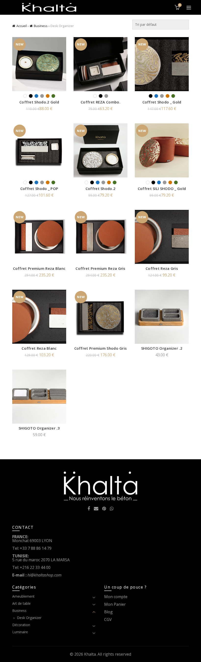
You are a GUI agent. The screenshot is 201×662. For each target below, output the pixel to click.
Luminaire (20, 632)
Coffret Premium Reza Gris (100, 268)
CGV (108, 619)
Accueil (21, 26)
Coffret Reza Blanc (39, 348)
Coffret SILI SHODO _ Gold (162, 188)
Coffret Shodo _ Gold (161, 102)
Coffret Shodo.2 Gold (39, 102)
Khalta (90, 654)
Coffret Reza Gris (162, 268)
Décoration (21, 624)
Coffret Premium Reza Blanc (39, 268)
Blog (108, 612)
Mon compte (115, 596)
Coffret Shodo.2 (101, 188)
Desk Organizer (29, 617)
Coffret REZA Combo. (100, 102)
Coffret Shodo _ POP (39, 188)
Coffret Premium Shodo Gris (100, 348)
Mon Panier (115, 604)
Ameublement (23, 596)
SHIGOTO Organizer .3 (39, 428)
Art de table (21, 603)
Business (41, 26)
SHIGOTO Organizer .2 (161, 348)
